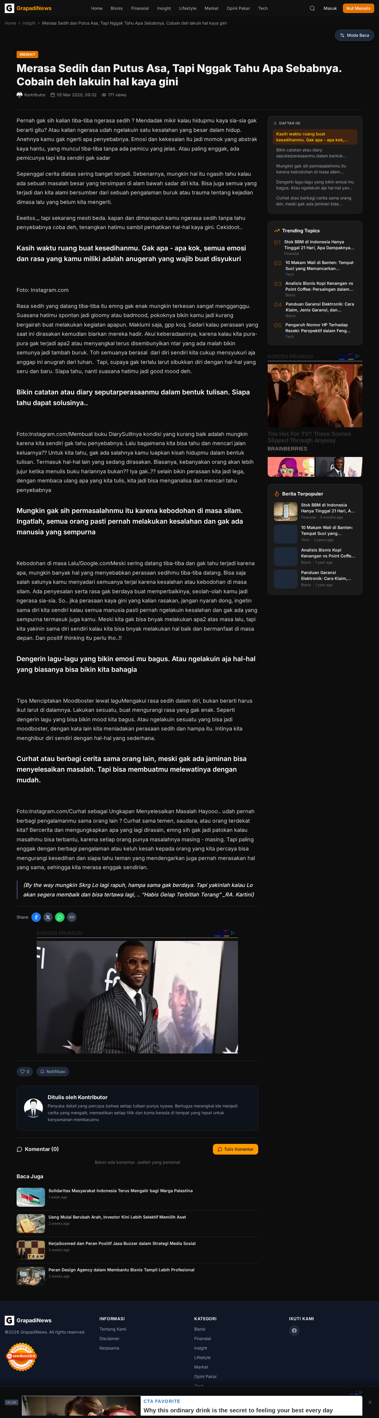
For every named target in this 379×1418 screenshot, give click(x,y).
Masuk (330, 8)
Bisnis (117, 8)
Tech (263, 8)
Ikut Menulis (358, 8)
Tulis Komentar (238, 1149)
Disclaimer (109, 1338)
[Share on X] (48, 917)
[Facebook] (294, 1330)
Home (96, 8)
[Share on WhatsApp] (60, 917)
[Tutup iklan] (370, 1402)
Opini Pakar (238, 8)
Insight (164, 8)
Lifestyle (187, 8)
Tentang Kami (112, 1328)
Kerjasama (109, 1347)
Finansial (140, 8)
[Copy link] (71, 917)
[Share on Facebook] (36, 917)
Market (212, 8)
